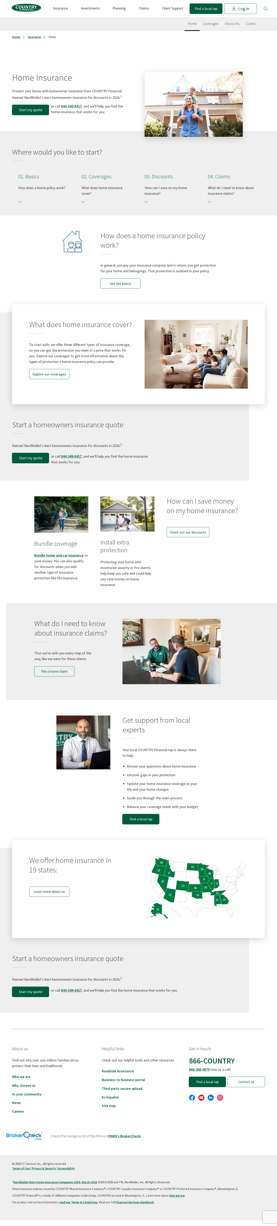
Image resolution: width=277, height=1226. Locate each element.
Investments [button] (90, 8)
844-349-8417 (71, 106)
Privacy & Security (44, 1168)
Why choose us (23, 1085)
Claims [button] (144, 8)
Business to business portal (123, 1079)
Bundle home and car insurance (59, 555)
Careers (18, 1111)
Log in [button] (243, 8)
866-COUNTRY (212, 1060)
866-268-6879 (199, 1069)
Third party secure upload (122, 1088)
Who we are (21, 1076)
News (16, 1102)
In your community (26, 1094)
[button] (266, 8)
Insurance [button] (60, 8)
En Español (110, 1097)
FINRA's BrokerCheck (124, 1136)
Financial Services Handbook (135, 1202)
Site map (109, 1105)
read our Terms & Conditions (78, 1202)
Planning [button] (119, 8)
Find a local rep (206, 8)
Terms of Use (21, 1168)
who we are (177, 1195)
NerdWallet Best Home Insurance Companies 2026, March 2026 (55, 1182)
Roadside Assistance (118, 1071)
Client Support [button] (172, 8)
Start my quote (30, 109)
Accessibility (66, 1168)
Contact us (246, 1081)
